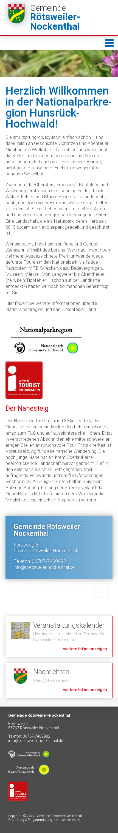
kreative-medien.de (67, 820)
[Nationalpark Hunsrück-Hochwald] (29, 762)
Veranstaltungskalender (58, 636)
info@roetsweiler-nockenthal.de (44, 567)
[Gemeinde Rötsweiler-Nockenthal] (59, 17)
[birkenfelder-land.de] (17, 805)
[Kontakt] (101, 590)
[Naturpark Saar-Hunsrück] (29, 779)
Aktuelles (58, 680)
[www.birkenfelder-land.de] (24, 380)
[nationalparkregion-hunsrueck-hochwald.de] (46, 340)
